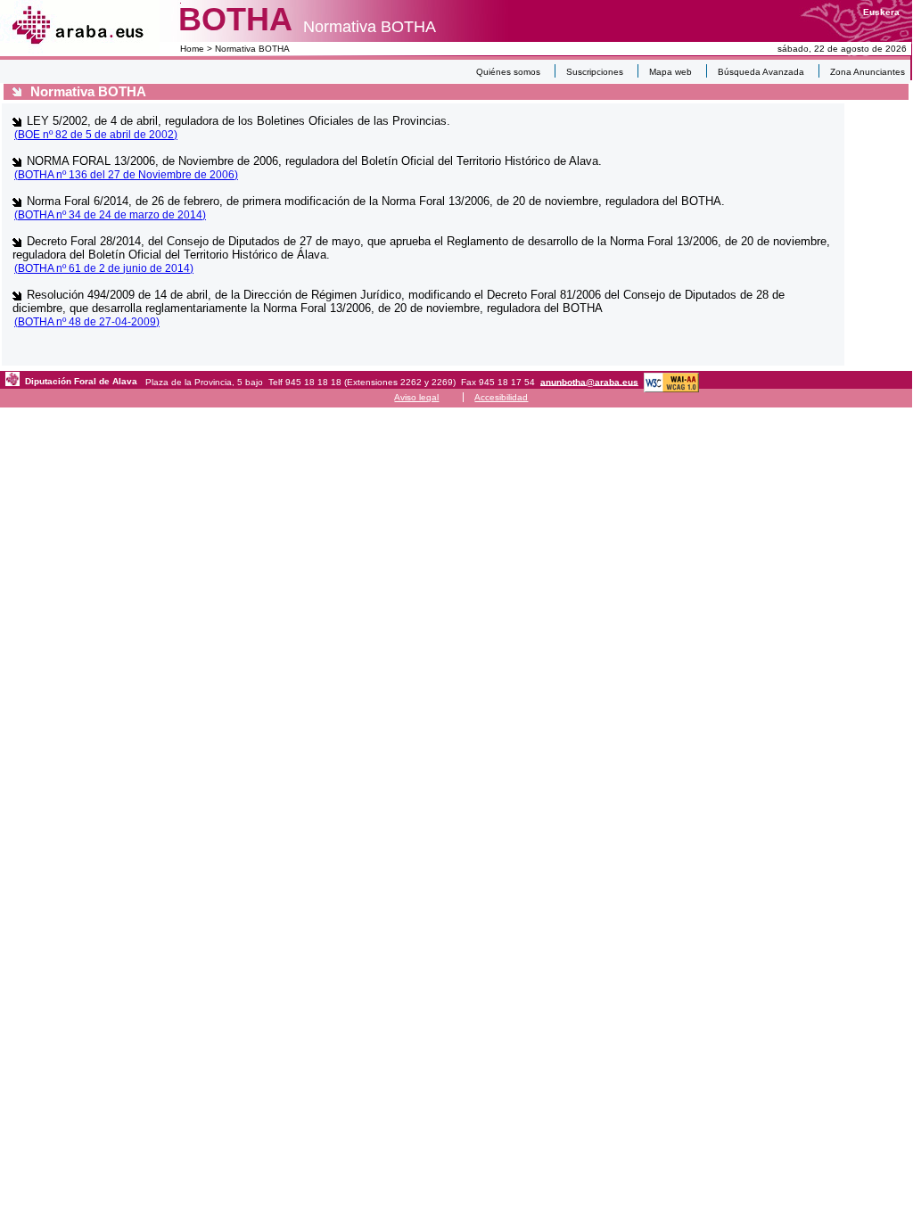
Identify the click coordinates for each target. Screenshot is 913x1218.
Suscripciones (594, 72)
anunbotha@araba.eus (589, 381)
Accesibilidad (501, 397)
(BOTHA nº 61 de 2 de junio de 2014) (103, 268)
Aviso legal (416, 397)
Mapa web (670, 72)
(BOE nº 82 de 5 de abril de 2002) (95, 134)
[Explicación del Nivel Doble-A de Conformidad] (671, 381)
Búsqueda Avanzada (761, 72)
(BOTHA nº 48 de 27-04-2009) (87, 322)
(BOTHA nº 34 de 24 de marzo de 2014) (110, 215)
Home (192, 48)
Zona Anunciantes (867, 72)
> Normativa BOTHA (247, 48)
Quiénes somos (508, 72)
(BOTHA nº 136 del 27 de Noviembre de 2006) (126, 174)
